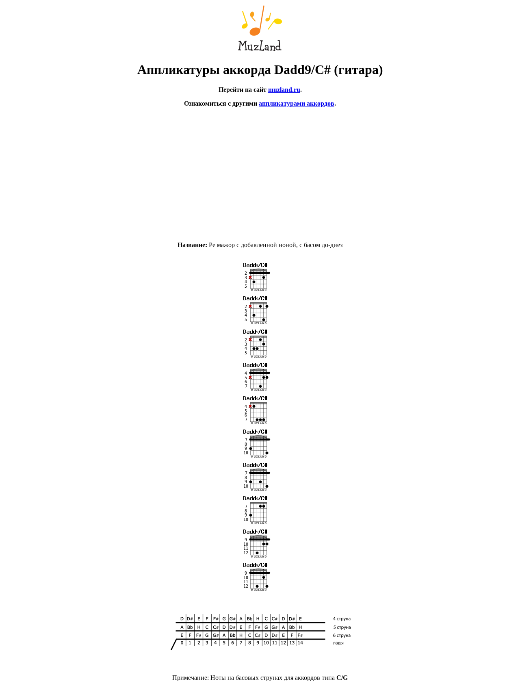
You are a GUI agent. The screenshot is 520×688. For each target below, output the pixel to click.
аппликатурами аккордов (296, 103)
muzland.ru (284, 89)
